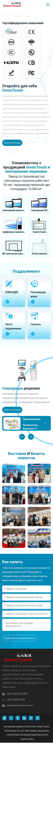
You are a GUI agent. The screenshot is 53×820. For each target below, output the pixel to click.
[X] (37, 718)
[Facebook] (17, 718)
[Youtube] (11, 718)
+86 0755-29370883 (17, 693)
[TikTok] (4, 718)
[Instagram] (31, 718)
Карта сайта (27, 739)
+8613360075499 (16, 699)
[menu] (48, 4)
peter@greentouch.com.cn (20, 705)
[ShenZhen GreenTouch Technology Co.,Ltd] (12, 5)
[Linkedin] (24, 718)
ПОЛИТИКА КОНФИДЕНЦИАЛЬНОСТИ (27, 734)
